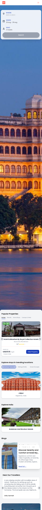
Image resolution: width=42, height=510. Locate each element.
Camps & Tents (26, 317)
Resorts (9, 317)
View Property (33, 352)
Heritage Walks (22, 367)
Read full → (22, 466)
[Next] (40, 339)
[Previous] (2, 339)
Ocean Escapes (34, 367)
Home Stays (16, 317)
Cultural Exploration (9, 367)
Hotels (3, 317)
